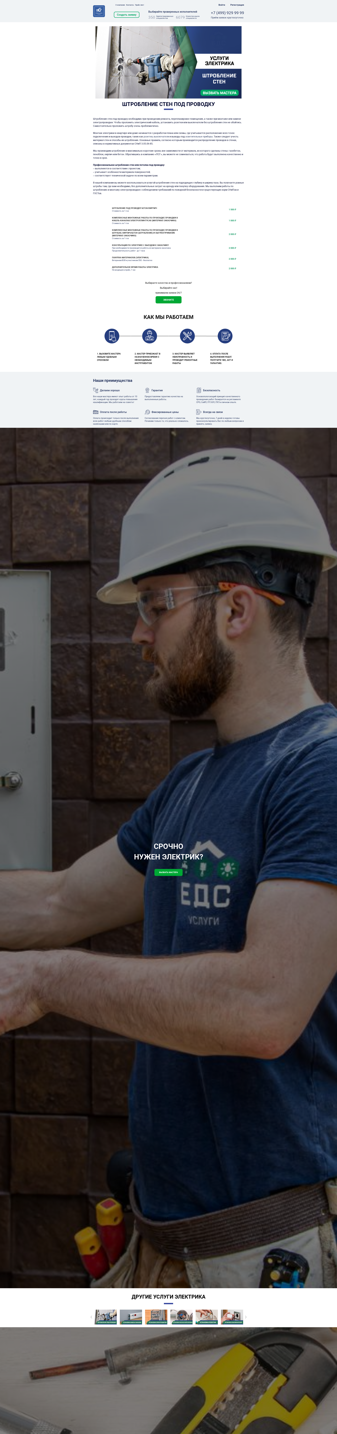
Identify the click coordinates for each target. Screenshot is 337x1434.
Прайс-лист (139, 5)
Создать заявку (126, 14)
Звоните (168, 299)
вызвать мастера (168, 872)
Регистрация (237, 5)
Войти (222, 5)
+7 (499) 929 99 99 (227, 13)
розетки (148, 136)
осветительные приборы (199, 136)
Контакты (130, 5)
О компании (120, 5)
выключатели (161, 136)
